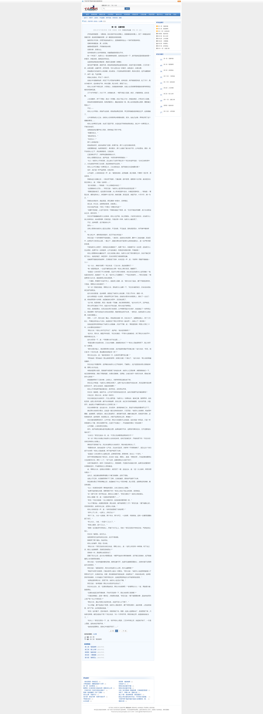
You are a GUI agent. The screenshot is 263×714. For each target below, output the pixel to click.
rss (179, 1)
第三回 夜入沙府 (90, 649)
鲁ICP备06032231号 (146, 711)
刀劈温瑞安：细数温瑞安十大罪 (93, 684)
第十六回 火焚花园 (169, 111)
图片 (109, 5)
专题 (115, 5)
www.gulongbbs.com (124, 711)
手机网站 (146, 707)
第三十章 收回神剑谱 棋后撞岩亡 (130, 694)
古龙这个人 (122, 684)
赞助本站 (134, 707)
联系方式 (116, 707)
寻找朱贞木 (87, 699)
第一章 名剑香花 (89, 686)
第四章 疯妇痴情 (124, 681)
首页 (85, 21)
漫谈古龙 (121, 701)
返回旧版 (152, 707)
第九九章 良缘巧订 (89, 694)
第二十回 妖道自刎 (163, 31)
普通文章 (104, 5)
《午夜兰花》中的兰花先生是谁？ (94, 690)
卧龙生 (95, 21)
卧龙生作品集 (126, 30)
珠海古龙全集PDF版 (125, 686)
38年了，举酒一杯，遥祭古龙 (128, 692)
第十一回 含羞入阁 (163, 48)
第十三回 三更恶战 (169, 76)
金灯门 (86, 18)
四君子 (91, 18)
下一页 (124, 631)
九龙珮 (100, 21)
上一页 (112, 631)
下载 (112, 5)
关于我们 (111, 707)
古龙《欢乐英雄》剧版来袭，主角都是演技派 (133, 690)
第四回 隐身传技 (90, 652)
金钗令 (96, 18)
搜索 (120, 18)
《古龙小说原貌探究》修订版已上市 (94, 1)
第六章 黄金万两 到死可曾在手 (94, 697)
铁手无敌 (108, 18)
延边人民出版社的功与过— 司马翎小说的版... (133, 697)
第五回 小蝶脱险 (90, 655)
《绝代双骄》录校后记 (90, 681)
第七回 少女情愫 (163, 38)
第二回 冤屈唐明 (96, 639)
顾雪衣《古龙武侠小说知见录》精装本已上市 (97, 688)
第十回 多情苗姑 (163, 46)
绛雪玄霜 (115, 18)
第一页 (92, 637)
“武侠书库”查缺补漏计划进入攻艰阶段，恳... (133, 699)
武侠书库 (90, 21)
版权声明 (122, 707)
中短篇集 (102, 18)
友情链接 (140, 707)
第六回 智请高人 (90, 657)
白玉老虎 (86, 701)
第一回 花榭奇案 (163, 26)
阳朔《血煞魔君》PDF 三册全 (92, 692)
